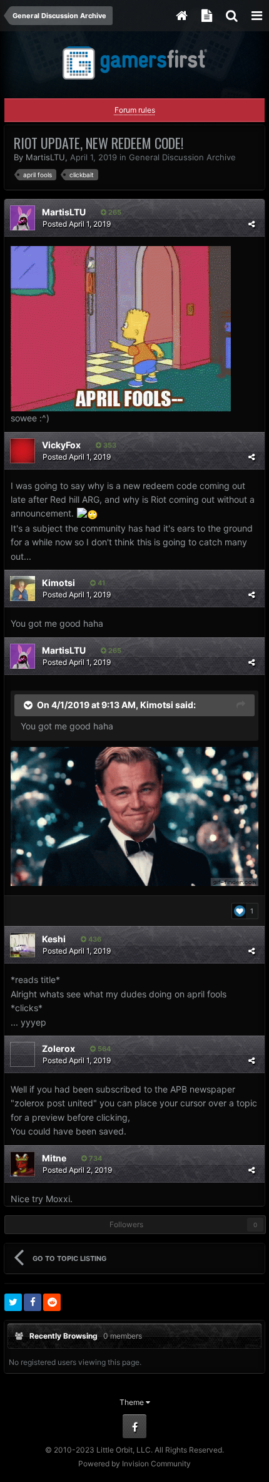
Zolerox (58, 1048)
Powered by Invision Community (134, 1463)
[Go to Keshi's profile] (22, 944)
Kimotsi (58, 582)
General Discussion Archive (182, 157)
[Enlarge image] (134, 815)
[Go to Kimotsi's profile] (22, 588)
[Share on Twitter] (13, 1302)
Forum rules (134, 110)
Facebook (134, 1426)
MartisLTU (45, 157)
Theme (132, 1402)
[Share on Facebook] (32, 1302)
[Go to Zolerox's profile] (22, 1054)
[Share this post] (251, 224)
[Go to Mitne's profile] (22, 1163)
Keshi (54, 939)
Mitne (54, 1158)
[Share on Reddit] (52, 1302)
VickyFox (61, 445)
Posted (77, 224)
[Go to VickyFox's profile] (22, 450)
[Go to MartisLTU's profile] (22, 217)
